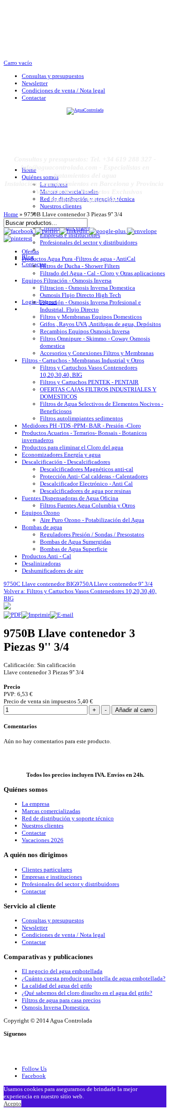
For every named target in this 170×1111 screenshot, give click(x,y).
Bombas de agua (42, 527)
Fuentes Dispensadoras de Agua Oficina (70, 498)
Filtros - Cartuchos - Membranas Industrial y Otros (83, 360)
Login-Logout (39, 301)
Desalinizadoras (41, 563)
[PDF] (12, 614)
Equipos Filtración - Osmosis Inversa (67, 280)
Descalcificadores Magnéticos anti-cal (86, 469)
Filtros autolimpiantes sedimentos (81, 418)
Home (11, 214)
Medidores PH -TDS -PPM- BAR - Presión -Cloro (81, 425)
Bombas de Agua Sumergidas (75, 541)
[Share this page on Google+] (108, 231)
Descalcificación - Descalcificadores (66, 461)
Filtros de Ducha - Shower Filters (80, 266)
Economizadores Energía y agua (61, 454)
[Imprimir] (35, 614)
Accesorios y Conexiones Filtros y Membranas (97, 353)
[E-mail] (61, 614)
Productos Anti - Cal (46, 556)
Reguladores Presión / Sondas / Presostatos (92, 534)
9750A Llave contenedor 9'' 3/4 (114, 583)
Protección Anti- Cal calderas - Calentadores (94, 476)
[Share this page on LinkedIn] (74, 231)
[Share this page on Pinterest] (18, 238)
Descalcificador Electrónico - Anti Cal (86, 483)
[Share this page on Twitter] (47, 231)
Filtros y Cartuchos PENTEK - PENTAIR (89, 382)
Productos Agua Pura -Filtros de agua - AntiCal (79, 258)
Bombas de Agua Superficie (73, 549)
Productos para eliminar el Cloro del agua (72, 447)
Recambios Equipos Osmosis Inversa (85, 331)
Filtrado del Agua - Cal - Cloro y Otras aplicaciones (102, 273)
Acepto (12, 1103)
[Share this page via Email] (142, 231)
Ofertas (30, 251)
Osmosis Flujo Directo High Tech (80, 295)
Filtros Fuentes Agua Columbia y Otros (87, 505)
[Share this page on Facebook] (19, 231)
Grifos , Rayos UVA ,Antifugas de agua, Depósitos (100, 324)
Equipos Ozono (41, 512)
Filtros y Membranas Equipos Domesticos (91, 316)
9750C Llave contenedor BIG (40, 583)
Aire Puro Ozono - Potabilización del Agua (92, 520)
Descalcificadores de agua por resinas (85, 490)
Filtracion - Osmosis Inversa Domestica (87, 287)
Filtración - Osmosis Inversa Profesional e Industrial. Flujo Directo (90, 306)
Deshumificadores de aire (52, 570)
